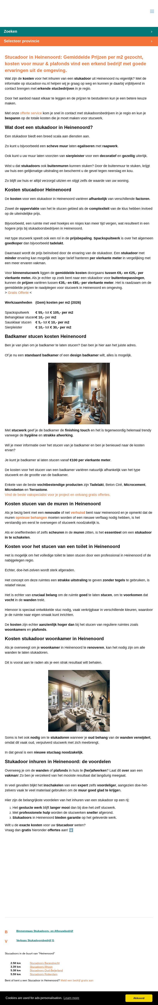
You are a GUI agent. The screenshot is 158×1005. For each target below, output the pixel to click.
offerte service (31, 113)
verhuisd (78, 513)
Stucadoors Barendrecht (45, 963)
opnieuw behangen (31, 518)
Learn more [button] (71, 998)
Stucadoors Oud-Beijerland (46, 970)
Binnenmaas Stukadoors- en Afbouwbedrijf (44, 931)
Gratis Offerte (18, 293)
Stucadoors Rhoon (41, 966)
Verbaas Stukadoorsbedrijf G (35, 940)
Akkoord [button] (139, 998)
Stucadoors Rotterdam (43, 974)
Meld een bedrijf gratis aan (77, 980)
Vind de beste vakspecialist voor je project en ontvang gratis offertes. (57, 495)
